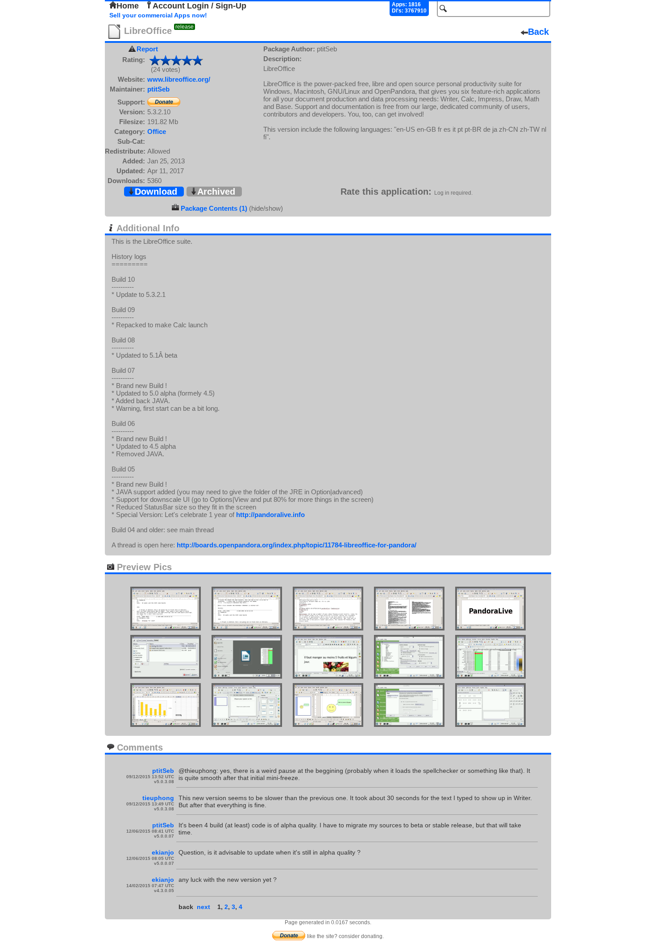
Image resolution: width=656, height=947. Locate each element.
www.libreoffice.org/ (178, 79)
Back (538, 32)
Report (147, 49)
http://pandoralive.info (270, 514)
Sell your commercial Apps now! (158, 15)
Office (156, 131)
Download (156, 191)
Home (127, 5)
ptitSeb (158, 89)
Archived (216, 191)
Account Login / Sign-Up (199, 5)
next (203, 906)
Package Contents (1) (214, 208)
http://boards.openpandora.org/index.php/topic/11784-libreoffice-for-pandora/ (296, 545)
